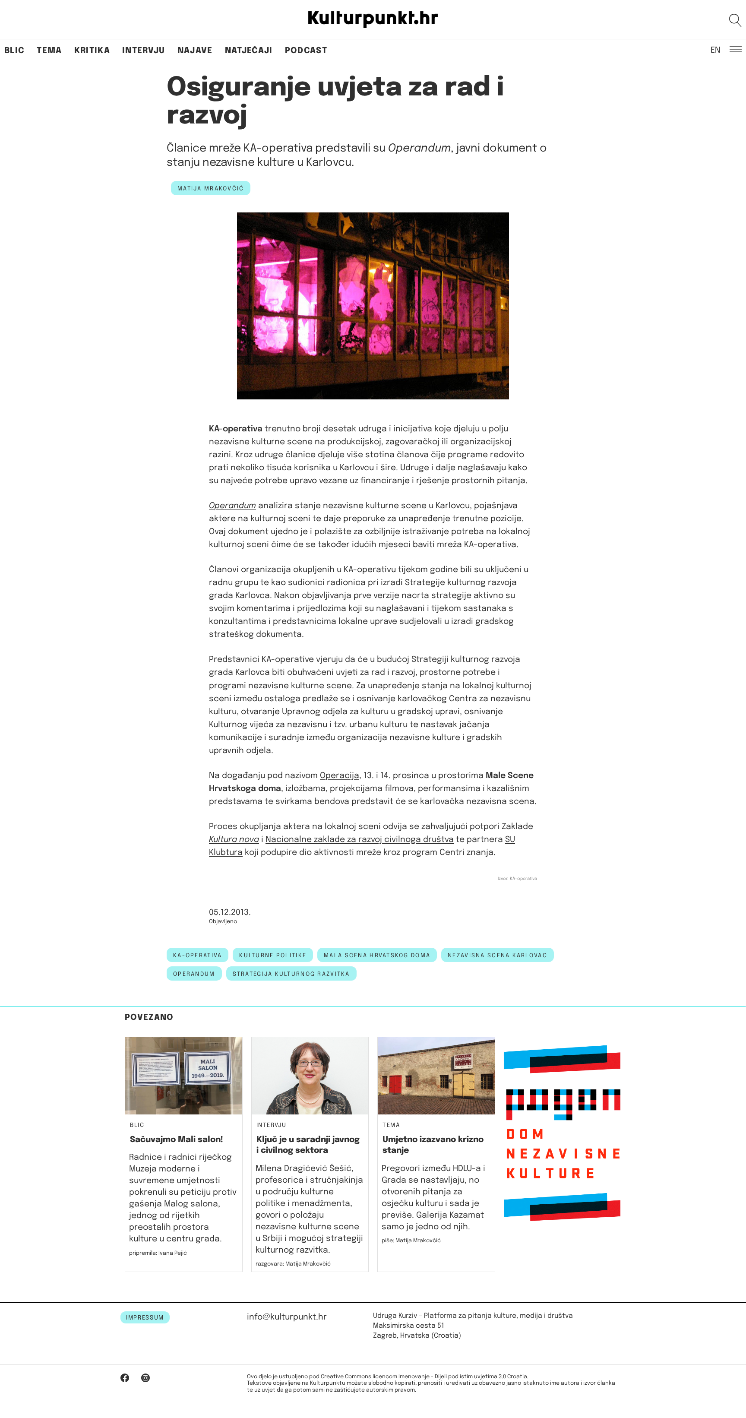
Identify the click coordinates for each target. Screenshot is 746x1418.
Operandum (232, 506)
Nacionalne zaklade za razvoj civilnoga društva (360, 840)
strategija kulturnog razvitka (291, 974)
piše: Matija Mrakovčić (411, 1241)
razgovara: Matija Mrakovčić (293, 1264)
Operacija (339, 776)
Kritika (92, 51)
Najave (195, 51)
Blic (14, 51)
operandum (194, 974)
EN (716, 49)
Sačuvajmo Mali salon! (176, 1140)
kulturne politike (273, 956)
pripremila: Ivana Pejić (158, 1253)
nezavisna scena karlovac (497, 956)
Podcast (306, 51)
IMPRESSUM (145, 1318)
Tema (49, 51)
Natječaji (249, 51)
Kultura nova (234, 840)
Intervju (143, 51)
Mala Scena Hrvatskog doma (377, 956)
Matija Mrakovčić (210, 189)
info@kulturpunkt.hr (287, 1317)
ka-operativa (197, 956)
